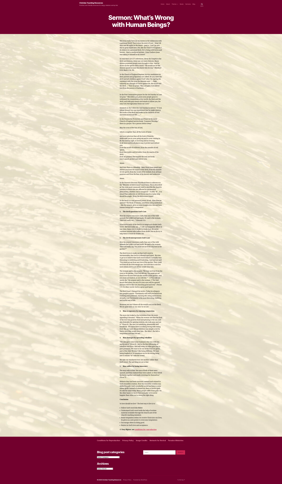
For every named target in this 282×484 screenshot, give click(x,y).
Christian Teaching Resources (91, 3)
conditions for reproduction (146, 430)
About (168, 4)
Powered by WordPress (140, 480)
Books (182, 4)
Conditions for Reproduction (108, 440)
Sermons (188, 4)
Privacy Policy (128, 440)
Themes (174, 4)
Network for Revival (158, 440)
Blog (194, 4)
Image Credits (141, 440)
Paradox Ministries (175, 440)
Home (162, 4)
